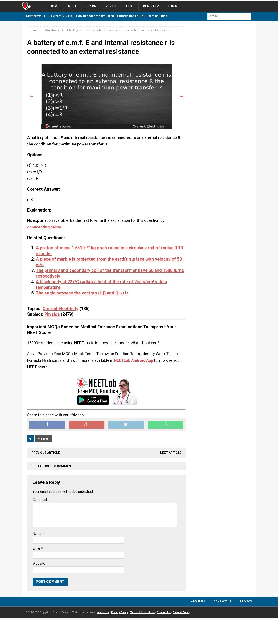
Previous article (45, 453)
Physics (52, 314)
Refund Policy (181, 612)
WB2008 (43, 438)
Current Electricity (60, 308)
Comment (40, 500)
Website (39, 563)
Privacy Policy (119, 612)
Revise (111, 6)
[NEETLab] (139, 0)
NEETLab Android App (133, 360)
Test (130, 6)
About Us (198, 601)
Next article (170, 453)
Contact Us (222, 601)
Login (173, 6)
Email (37, 549)
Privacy (246, 601)
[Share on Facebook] (47, 425)
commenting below (44, 227)
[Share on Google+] (86, 425)
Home (54, 6)
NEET (72, 6)
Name (37, 534)
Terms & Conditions (142, 612)
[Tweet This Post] (126, 425)
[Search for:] (229, 16)
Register (151, 6)
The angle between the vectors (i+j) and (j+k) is (82, 293)
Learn (91, 6)
